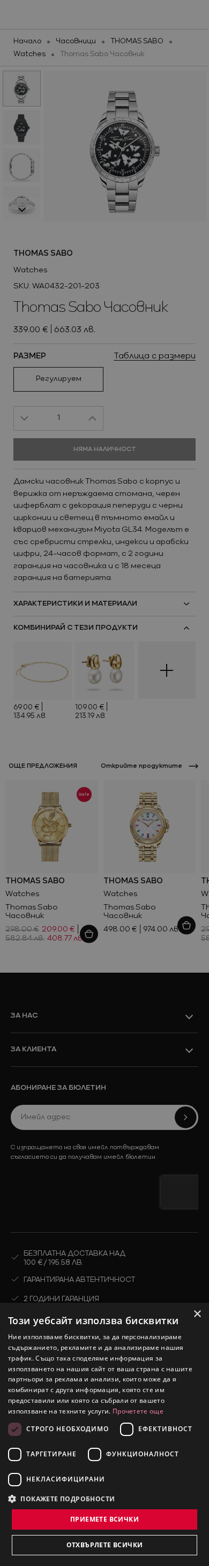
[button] (61, 1498)
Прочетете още (138, 1411)
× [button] (197, 1314)
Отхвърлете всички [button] (104, 1544)
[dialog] (104, 1434)
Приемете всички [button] (104, 1519)
